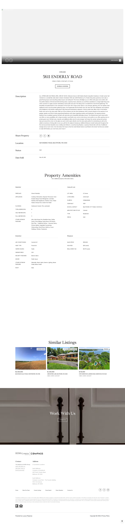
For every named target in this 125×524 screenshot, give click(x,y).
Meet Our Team (26, 490)
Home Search (48, 490)
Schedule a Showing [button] (62, 86)
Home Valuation (59, 490)
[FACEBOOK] (100, 489)
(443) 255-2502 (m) (20, 466)
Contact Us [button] (62, 419)
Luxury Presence (27, 516)
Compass (51, 497)
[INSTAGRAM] (104, 489)
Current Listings (37, 490)
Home (16, 490)
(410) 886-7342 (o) (20, 468)
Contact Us (69, 490)
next (11, 60)
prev (7, 60)
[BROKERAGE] (108, 489)
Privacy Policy (106, 516)
